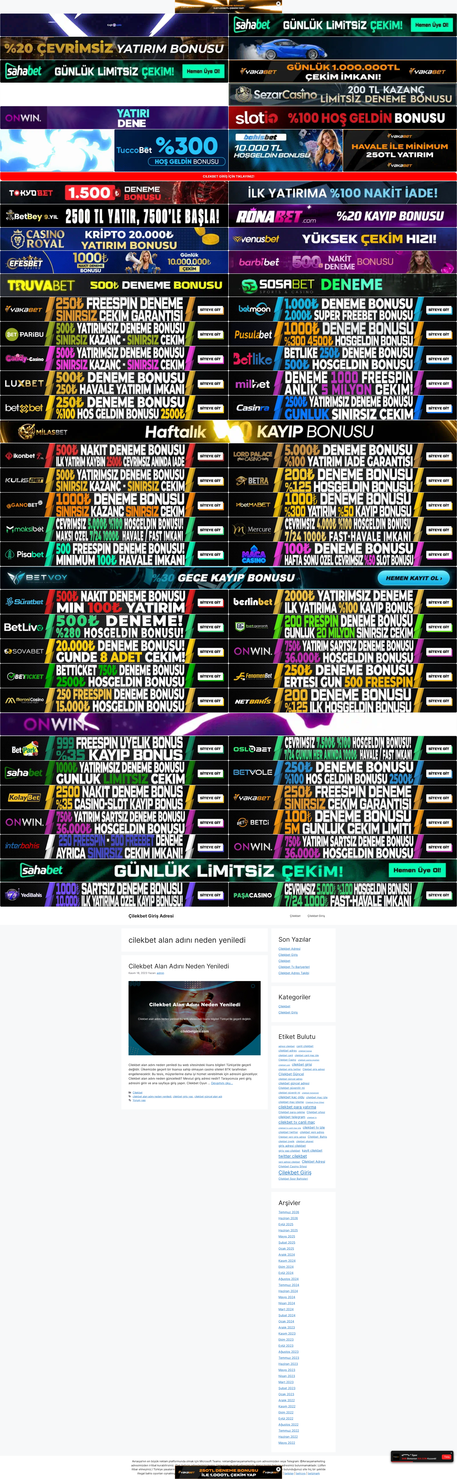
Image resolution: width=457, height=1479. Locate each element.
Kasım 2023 (287, 1333)
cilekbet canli (285, 1055)
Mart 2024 (286, 1309)
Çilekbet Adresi (289, 949)
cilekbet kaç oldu (291, 1097)
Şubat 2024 (286, 1315)
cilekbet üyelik (286, 1141)
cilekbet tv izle (314, 1127)
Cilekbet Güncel (291, 1074)
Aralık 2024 (286, 1254)
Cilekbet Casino (287, 1059)
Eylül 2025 (285, 1224)
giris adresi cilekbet (292, 1146)
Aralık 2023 (286, 1327)
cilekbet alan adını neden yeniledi (152, 1096)
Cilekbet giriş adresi (314, 1069)
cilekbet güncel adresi (293, 1083)
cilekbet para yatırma (297, 1107)
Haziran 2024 (288, 1291)
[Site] (114, 309)
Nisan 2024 (286, 1303)
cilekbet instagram (310, 1093)
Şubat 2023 (286, 1388)
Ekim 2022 (285, 1412)
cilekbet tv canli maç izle (289, 1128)
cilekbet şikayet (304, 1141)
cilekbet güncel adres (290, 1078)
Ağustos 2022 (288, 1424)
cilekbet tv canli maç (296, 1122)
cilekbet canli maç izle (307, 1055)
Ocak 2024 (286, 1321)
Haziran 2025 (288, 1230)
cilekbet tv (312, 1117)
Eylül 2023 (285, 1345)
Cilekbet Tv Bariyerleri (294, 967)
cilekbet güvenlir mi (289, 1092)
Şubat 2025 (286, 1242)
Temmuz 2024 (288, 1285)
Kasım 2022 (286, 1406)
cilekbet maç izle (317, 1097)
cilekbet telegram (291, 1117)
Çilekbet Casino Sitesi (292, 1166)
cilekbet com (284, 1065)
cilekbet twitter (288, 1132)
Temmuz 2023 (288, 1358)
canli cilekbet (305, 1046)
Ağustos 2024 (288, 1279)
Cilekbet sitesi (316, 1112)
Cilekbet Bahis (317, 1136)
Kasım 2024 (287, 1261)
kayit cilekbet (312, 1150)
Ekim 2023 (286, 1339)
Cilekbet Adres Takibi (293, 973)
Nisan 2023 (286, 1376)
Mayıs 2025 (286, 1236)
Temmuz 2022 (288, 1430)
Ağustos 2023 (288, 1352)
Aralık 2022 (286, 1400)
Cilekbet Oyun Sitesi (315, 1102)
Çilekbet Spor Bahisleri (293, 1178)
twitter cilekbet (292, 1156)
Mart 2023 (286, 1382)
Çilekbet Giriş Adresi (151, 916)
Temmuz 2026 (288, 1212)
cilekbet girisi (302, 1064)
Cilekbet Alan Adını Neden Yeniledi (179, 966)
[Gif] (228, 431)
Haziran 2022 (288, 1436)
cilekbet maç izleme (291, 1102)
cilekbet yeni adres (312, 1132)
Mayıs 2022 (286, 1443)
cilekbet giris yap (183, 1096)
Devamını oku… (222, 1083)
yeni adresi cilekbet (289, 1161)
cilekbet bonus (305, 1051)
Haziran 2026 (288, 1218)
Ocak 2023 (286, 1394)
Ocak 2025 (286, 1248)
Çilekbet (295, 916)
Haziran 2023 (288, 1364)
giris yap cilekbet (289, 1150)
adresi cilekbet (286, 1046)
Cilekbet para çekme (291, 1112)
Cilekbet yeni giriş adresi (292, 1136)
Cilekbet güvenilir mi (291, 1088)
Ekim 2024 (286, 1267)
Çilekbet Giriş (316, 916)
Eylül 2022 (285, 1418)
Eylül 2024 (285, 1273)
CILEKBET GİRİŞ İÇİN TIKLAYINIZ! (228, 176)
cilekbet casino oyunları (308, 1060)
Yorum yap (139, 1100)
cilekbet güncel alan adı (208, 1096)
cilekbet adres (287, 1050)
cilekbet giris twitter (289, 1069)
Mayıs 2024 (286, 1297)
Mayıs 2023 (286, 1370)
